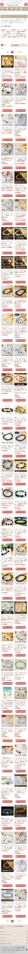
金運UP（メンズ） (11, 33)
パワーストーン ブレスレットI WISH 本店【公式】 (12, 4)
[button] (2, 4)
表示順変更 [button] (15, 45)
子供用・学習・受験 (21, 37)
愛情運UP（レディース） (18, 30)
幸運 (17, 35)
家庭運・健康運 (12, 37)
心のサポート (4, 37)
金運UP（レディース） (10, 35)
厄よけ (25, 35)
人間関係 (21, 35)
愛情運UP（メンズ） (6, 30)
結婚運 (18, 31)
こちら (13, 952)
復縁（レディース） (12, 31)
